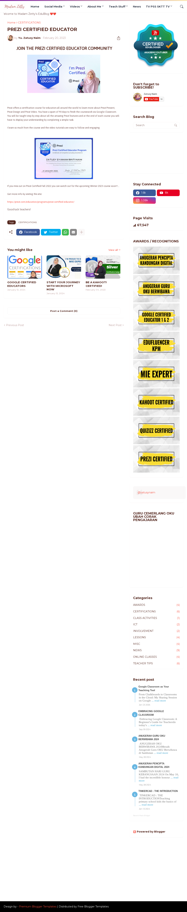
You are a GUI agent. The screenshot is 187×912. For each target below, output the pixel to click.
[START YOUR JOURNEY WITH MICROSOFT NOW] (64, 267)
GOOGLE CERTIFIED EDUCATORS (21, 284)
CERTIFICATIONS (27, 222)
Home (35, 6)
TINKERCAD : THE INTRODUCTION (158, 791)
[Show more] (81, 232)
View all (113, 249)
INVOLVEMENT (156, 631)
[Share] (117, 38)
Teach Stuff (117, 6)
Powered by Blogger (151, 831)
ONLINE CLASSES (156, 656)
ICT (156, 624)
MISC (156, 644)
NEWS (156, 650)
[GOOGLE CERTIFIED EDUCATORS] (24, 267)
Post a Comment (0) (63, 310)
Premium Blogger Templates (37, 906)
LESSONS (156, 637)
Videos (75, 6)
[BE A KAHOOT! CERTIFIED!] (103, 267)
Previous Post (15, 325)
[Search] (180, 6)
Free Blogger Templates (93, 906)
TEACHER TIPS (156, 663)
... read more (159, 700)
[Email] (73, 232)
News (137, 6)
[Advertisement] (93, 868)
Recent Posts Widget (141, 815)
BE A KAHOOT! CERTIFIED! (96, 284)
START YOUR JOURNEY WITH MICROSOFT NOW (63, 285)
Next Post (115, 325)
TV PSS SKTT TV (158, 6)
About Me (94, 6)
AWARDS (156, 605)
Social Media (53, 6)
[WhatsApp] (65, 232)
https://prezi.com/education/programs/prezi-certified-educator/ (40, 201)
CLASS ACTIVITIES (156, 618)
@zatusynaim (146, 492)
